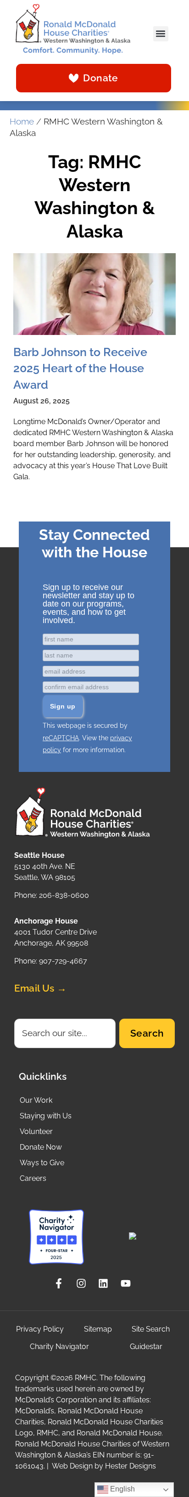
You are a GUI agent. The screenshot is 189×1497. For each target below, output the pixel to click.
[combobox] (65, 1033)
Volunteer (36, 1131)
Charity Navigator (59, 1346)
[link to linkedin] (105, 1283)
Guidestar (146, 1346)
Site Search (151, 1329)
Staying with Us (46, 1115)
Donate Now (41, 1147)
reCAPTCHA (61, 738)
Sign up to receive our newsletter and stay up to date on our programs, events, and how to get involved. (88, 603)
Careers (33, 1178)
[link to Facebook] (61, 1283)
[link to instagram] (83, 1283)
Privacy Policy (40, 1329)
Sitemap (98, 1329)
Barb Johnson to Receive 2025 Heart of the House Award (80, 368)
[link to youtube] (128, 1283)
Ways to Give (42, 1162)
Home (22, 121)
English (121, 1489)
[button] (160, 33)
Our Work (36, 1100)
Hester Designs (130, 1466)
